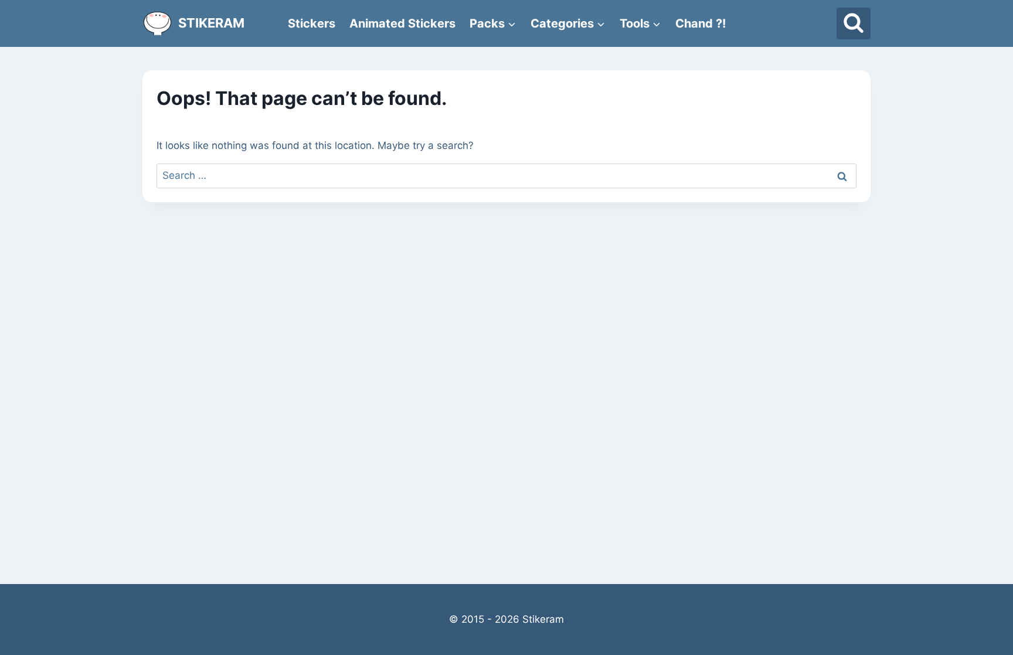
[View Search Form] (854, 23)
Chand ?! (700, 23)
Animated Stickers (402, 23)
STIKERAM (211, 22)
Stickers (311, 23)
